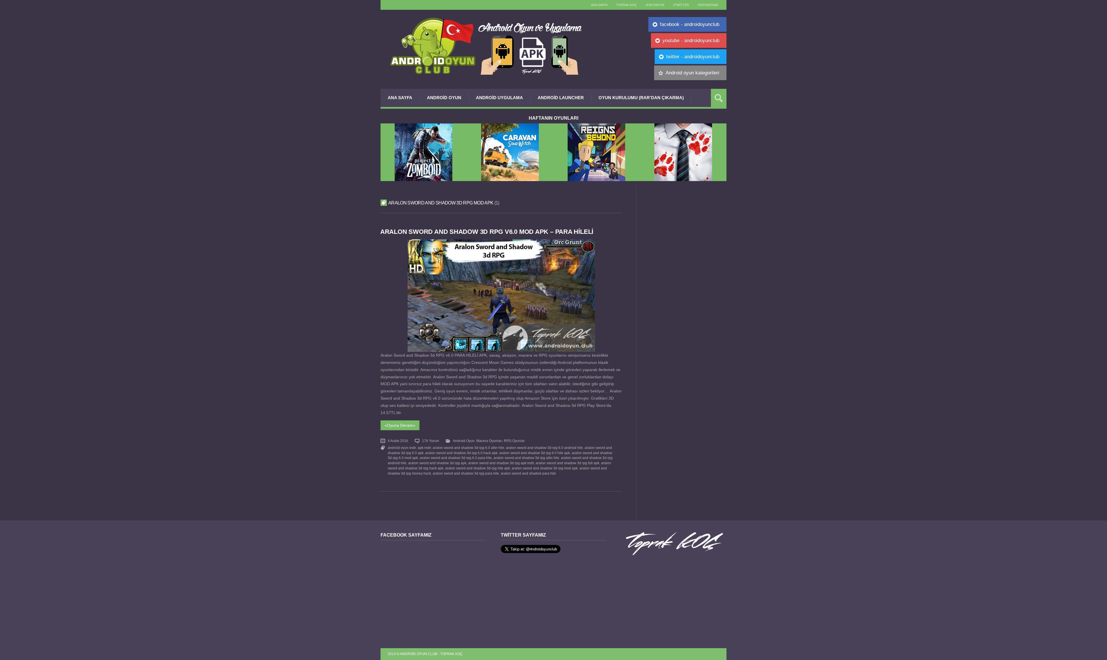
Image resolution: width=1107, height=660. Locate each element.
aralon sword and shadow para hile (528, 473)
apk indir (424, 448)
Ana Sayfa (400, 97)
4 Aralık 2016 (398, 441)
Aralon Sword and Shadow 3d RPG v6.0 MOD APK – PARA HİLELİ (486, 231)
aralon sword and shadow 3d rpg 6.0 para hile (456, 458)
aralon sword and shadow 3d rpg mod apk (545, 468)
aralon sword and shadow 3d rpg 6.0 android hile (544, 448)
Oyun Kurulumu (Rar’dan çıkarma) (641, 97)
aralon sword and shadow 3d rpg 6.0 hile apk (534, 453)
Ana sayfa (599, 5)
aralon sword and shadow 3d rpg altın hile (526, 458)
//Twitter (681, 5)
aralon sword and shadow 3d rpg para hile (466, 473)
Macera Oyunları (489, 441)
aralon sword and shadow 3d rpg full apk (567, 463)
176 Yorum (430, 441)
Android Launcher (561, 97)
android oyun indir (402, 448)
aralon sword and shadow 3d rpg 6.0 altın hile (468, 448)
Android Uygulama (499, 97)
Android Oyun (444, 97)
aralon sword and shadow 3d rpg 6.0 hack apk (461, 453)
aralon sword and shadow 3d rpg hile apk (477, 468)
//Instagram (708, 5)
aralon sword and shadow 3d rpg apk (437, 463)
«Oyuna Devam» (400, 425)
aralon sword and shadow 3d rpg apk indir (501, 463)
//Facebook (654, 5)
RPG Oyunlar (514, 441)
